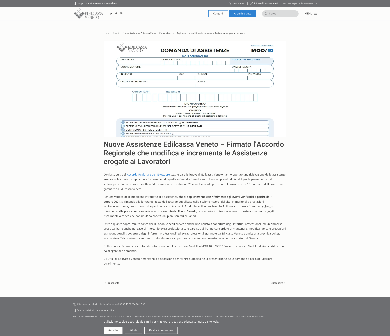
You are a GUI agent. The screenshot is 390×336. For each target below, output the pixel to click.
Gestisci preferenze (161, 330)
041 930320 (239, 3)
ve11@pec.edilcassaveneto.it (302, 3)
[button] (311, 14)
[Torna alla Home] (88, 14)
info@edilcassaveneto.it (266, 3)
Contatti (218, 14)
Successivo (277, 283)
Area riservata (242, 14)
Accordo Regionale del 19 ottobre (148, 174)
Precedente (113, 283)
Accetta (113, 330)
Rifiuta (133, 330)
